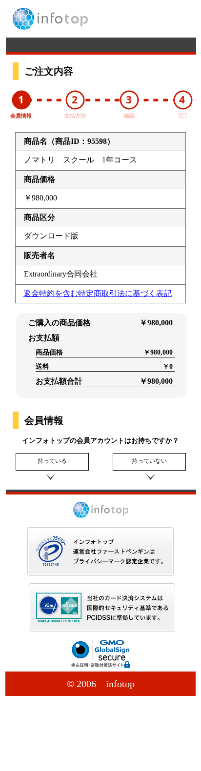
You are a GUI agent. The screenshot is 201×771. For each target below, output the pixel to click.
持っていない (149, 460)
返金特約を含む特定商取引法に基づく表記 (97, 293)
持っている (52, 460)
